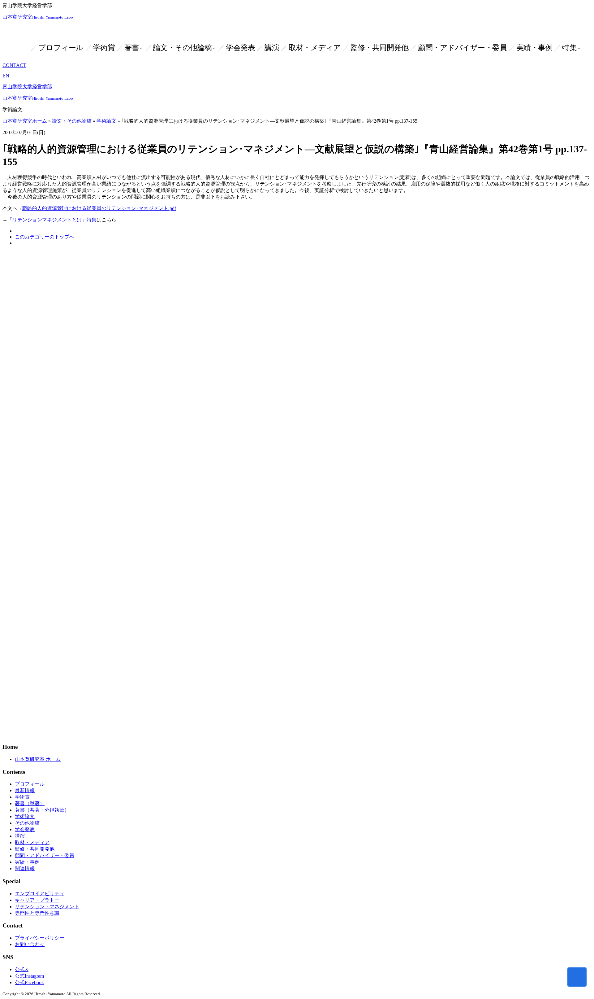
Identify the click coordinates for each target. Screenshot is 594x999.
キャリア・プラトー (37, 900)
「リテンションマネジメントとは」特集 (52, 219)
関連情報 (25, 868)
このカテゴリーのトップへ (44, 236)
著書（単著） (30, 803)
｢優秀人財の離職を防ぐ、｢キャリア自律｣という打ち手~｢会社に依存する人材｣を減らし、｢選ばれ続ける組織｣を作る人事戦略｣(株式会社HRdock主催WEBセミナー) (230, 367)
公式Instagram (29, 976)
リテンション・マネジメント (47, 906)
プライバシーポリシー (39, 937)
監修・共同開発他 (379, 48)
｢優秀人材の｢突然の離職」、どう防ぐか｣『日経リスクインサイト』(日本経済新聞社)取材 (133, 315)
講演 (272, 48)
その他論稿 (27, 823)
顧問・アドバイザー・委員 (462, 48)
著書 (131, 48)
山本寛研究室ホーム (24, 121)
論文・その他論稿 (182, 48)
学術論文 (106, 121)
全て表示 (12, 380)
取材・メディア (315, 48)
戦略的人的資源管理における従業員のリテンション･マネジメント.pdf (99, 208)
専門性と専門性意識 (37, 913)
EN (5, 75)
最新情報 (25, 790)
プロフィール (61, 48)
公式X (21, 969)
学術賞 (104, 48)
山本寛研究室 (37, 17)
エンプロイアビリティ (39, 893)
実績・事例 (534, 48)
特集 (569, 48)
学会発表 (240, 48)
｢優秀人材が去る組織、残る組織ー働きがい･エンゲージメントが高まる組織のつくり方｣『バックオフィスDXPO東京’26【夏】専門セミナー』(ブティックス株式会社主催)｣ (241, 341)
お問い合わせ (30, 944)
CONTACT (14, 65)
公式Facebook (29, 982)
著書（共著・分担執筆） (42, 810)
